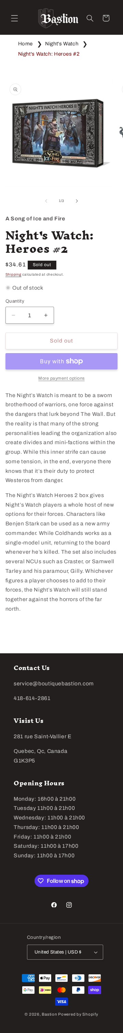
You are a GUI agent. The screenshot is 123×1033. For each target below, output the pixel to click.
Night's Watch (61, 43)
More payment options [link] (61, 378)
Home (25, 43)
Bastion (49, 1014)
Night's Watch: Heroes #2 (49, 54)
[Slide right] (76, 200)
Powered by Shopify (78, 1014)
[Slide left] (46, 200)
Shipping (13, 274)
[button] (14, 18)
